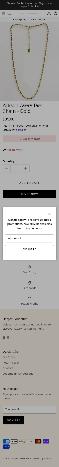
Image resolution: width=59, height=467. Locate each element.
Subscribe (29, 249)
